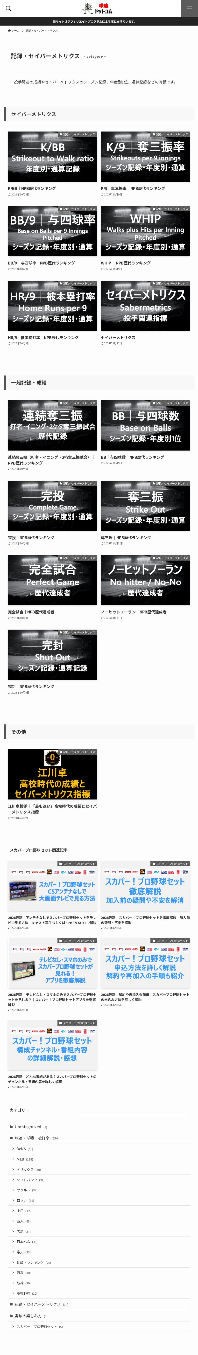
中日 (24, 1210)
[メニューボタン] (189, 8)
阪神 (24, 1282)
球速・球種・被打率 (37, 1138)
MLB (25, 1158)
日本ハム (27, 1241)
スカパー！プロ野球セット (40, 1326)
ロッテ (25, 1200)
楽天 (24, 1251)
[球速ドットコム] (99, 8)
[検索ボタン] (8, 8)
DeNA (25, 1148)
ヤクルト (27, 1189)
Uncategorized (31, 1126)
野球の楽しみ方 (31, 1316)
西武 (24, 1272)
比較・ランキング (34, 1262)
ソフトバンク (30, 1179)
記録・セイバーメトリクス (41, 1304)
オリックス (29, 1169)
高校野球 (27, 1293)
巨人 (24, 1220)
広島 (24, 1231)
